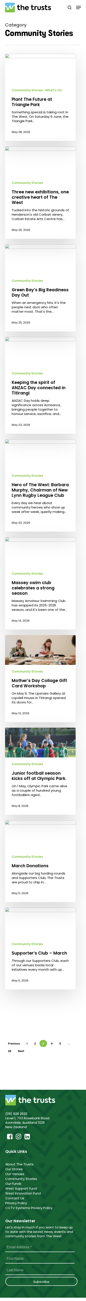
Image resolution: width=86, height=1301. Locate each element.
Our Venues (15, 1174)
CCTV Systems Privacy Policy (28, 1208)
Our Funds (13, 1183)
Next (21, 1051)
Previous (14, 1043)
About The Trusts (19, 1164)
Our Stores (14, 1169)
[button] (78, 7)
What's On (53, 90)
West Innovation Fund (23, 1193)
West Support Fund (21, 1188)
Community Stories (27, 90)
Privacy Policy (16, 1203)
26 (9, 1051)
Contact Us (14, 1198)
